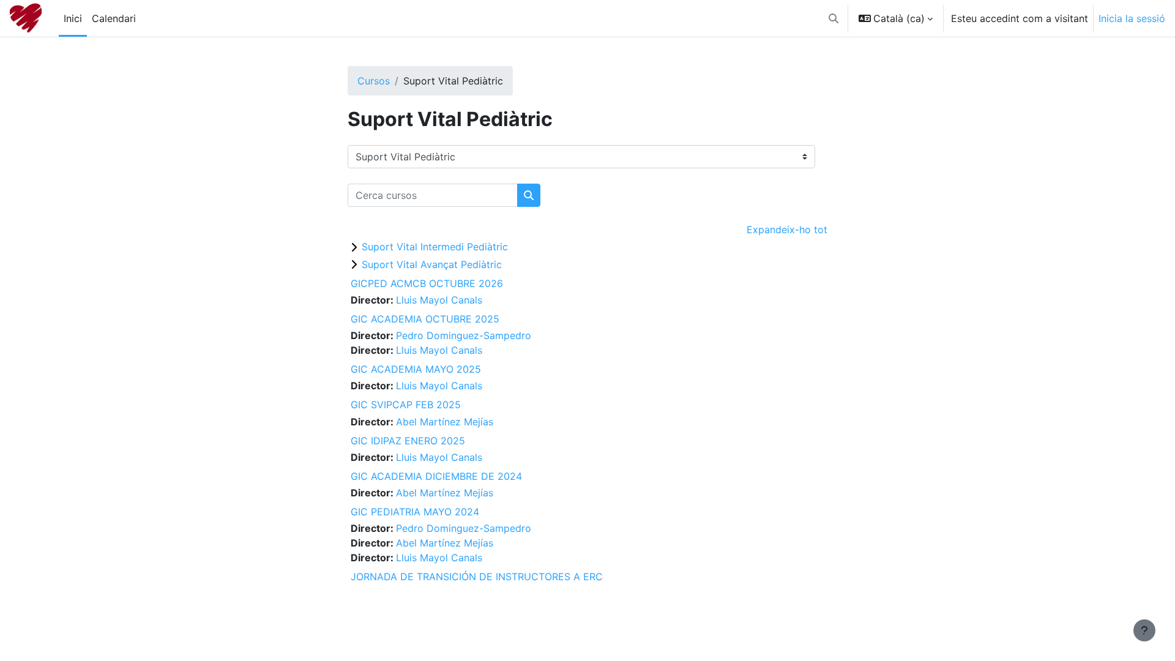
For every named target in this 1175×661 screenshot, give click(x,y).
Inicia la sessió (1132, 18)
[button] (833, 18)
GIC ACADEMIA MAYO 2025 (416, 369)
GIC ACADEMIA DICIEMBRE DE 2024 (436, 476)
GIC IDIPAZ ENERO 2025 (408, 441)
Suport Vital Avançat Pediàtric (432, 264)
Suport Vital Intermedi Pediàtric (435, 247)
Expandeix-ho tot (787, 229)
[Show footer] (1144, 630)
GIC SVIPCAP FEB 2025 (406, 404)
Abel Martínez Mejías (444, 422)
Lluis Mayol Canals (439, 300)
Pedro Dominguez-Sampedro (463, 335)
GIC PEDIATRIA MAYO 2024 (415, 512)
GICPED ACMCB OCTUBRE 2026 (427, 283)
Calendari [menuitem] (114, 18)
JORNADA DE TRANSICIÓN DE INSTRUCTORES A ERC (477, 576)
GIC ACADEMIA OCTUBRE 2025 (425, 319)
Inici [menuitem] (73, 18)
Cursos (373, 81)
